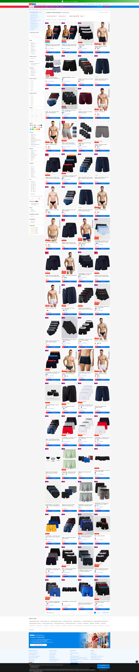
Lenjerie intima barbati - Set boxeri (47, 623)
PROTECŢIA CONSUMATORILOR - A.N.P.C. (76, 661)
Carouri (33, 172)
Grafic (33, 173)
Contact (71, 654)
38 (36, 118)
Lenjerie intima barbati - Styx (45, 621)
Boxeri (33, 71)
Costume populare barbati (78, 625)
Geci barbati (33, 28)
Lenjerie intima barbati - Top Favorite (35, 623)
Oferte (33, 58)
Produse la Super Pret (35, 63)
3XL (36, 113)
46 (41, 120)
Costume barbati (70, 625)
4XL (41, 113)
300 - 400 (33, 187)
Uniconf (33, 49)
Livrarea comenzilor (52, 654)
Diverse (33, 171)
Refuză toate (103, 667)
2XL (31, 113)
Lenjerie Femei (58, 627)
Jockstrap (33, 75)
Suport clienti (72, 650)
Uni (32, 166)
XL (41, 111)
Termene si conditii (94, 654)
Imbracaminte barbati (35, 9)
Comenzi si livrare (53, 650)
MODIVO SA (33, 141)
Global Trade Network (35, 144)
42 (31, 120)
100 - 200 (33, 184)
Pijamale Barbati (52, 627)
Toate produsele (35, 203)
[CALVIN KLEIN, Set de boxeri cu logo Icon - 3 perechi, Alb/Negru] (86, 327)
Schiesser (33, 46)
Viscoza (33, 157)
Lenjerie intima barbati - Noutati (34, 621)
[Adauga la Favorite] (59, 23)
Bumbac (33, 150)
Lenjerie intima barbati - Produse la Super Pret (101, 621)
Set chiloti (33, 72)
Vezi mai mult (31, 629)
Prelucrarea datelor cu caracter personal (97, 656)
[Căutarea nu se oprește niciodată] (32, 4)
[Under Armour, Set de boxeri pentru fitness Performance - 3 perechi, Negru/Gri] (102, 491)
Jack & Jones (34, 50)
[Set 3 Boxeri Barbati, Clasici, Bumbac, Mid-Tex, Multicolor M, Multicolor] (86, 590)
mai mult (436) (33, 53)
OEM (32, 45)
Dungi (33, 169)
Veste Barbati (46, 627)
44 (36, 120)
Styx (32, 42)
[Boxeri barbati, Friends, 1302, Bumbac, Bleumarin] (102, 393)
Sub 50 (33, 181)
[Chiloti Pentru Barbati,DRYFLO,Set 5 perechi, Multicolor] (69, 197)
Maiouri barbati (107, 625)
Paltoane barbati (57, 625)
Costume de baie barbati (35, 20)
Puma (33, 47)
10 (32, 89)
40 (41, 118)
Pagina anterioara (90, 612)
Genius (42, 6)
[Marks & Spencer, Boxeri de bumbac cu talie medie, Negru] (69, 327)
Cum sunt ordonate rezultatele (103, 12)
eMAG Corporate (52, 656)
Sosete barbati (94, 625)
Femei (32, 209)
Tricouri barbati (34, 14)
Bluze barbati (33, 21)
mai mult (32, 29)
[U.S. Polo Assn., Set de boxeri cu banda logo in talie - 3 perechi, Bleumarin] (86, 360)
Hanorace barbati (34, 24)
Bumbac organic (34, 154)
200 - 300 (33, 185)
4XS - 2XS (32, 109)
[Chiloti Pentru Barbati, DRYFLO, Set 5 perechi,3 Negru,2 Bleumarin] (53, 328)
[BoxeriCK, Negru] (69, 65)
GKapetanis (34, 138)
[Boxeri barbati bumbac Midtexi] (86, 459)
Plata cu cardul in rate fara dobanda (34, 656)
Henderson (33, 43)
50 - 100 (33, 182)
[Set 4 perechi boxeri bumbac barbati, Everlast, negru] (86, 66)
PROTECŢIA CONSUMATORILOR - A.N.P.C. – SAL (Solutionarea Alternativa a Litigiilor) (79, 660)
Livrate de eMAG (34, 204)
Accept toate (103, 665)
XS (36, 109)
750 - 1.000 (33, 191)
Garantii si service (31, 659)
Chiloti (33, 74)
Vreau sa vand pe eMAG (38, 644)
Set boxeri (33, 69)
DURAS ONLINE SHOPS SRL (36, 140)
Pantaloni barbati (34, 17)
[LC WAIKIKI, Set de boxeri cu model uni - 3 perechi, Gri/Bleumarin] (86, 557)
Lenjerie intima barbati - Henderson (56, 621)
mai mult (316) (33, 145)
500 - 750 (33, 189)
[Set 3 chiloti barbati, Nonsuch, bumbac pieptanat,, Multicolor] (53, 459)
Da (32, 216)
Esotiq (33, 137)
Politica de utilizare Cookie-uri (95, 657)
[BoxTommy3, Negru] (69, 589)
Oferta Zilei (57, 6)
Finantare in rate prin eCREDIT (33, 657)
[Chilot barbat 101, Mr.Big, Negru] (53, 197)
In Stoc (33, 221)
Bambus (33, 156)
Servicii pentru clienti (33, 650)
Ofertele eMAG (37, 6)
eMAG (33, 134)
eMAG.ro (92, 650)
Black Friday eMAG (31, 660)
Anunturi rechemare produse (74, 656)
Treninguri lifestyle (34, 23)
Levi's (32, 52)
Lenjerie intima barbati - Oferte (87, 621)
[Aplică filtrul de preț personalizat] (43, 198)
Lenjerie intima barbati (87, 625)
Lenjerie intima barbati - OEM (67, 621)
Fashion (30, 9)
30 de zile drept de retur (32, 654)
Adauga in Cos (54, 52)
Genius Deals (52, 6)
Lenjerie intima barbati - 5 (77, 621)
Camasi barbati (34, 15)
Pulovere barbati (34, 26)
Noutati (33, 222)
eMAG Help (100, 6)
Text (32, 175)
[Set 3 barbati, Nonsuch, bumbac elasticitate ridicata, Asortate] (69, 492)
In (32, 160)
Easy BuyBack (46, 6)
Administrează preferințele (103, 669)
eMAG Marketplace (52, 657)
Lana (32, 159)
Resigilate (61, 6)
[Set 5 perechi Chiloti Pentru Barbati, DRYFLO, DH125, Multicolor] (53, 99)
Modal (33, 153)
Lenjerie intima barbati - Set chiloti (70, 623)
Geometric (33, 176)
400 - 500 (33, 188)
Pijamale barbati (100, 625)
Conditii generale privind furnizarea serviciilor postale (78, 657)
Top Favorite (33, 64)
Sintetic (33, 151)
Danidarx (33, 135)
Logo (33, 168)
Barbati (33, 211)
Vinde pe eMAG (106, 6)
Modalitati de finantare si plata (54, 659)
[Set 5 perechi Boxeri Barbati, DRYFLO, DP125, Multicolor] (69, 525)
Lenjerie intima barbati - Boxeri (59, 623)
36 (31, 118)
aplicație (76, 1)
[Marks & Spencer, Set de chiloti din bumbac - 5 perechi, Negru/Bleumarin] (53, 492)
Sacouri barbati (64, 625)
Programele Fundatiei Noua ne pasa (96, 659)
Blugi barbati (33, 18)
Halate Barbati (40, 627)
